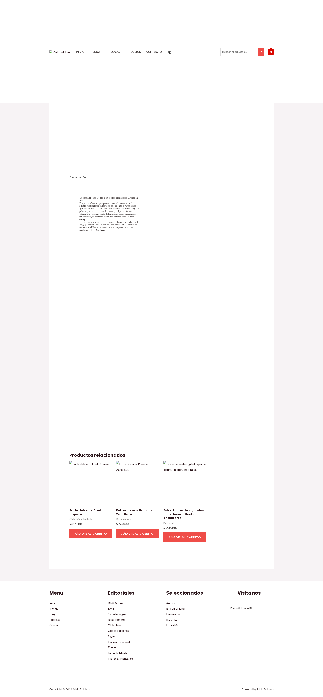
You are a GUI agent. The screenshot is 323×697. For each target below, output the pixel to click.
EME (111, 608)
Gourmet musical (119, 642)
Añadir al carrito (91, 533)
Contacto (154, 51)
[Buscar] (261, 52)
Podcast (115, 51)
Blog (52, 614)
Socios (136, 51)
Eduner (112, 647)
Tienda (95, 51)
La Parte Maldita (118, 653)
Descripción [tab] (77, 177)
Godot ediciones (118, 630)
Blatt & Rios (115, 603)
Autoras (171, 603)
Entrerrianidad (175, 608)
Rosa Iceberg (116, 619)
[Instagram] (169, 52)
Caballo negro (117, 614)
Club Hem (114, 625)
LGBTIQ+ (172, 619)
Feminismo (173, 614)
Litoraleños (173, 625)
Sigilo (111, 636)
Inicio (80, 51)
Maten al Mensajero (121, 658)
